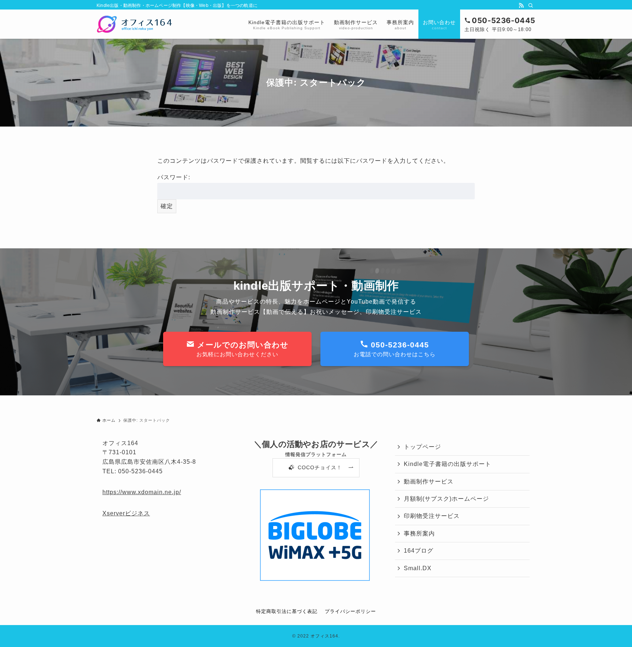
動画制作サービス (429, 481)
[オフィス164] (134, 24)
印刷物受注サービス (432, 516)
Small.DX (418, 568)
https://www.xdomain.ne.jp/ (141, 492)
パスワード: (173, 177)
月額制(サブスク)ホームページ (446, 499)
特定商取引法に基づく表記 (286, 611)
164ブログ (418, 551)
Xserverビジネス (126, 513)
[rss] (521, 5)
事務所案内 (419, 533)
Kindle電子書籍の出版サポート (447, 464)
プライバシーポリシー (350, 611)
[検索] (530, 5)
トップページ (422, 447)
